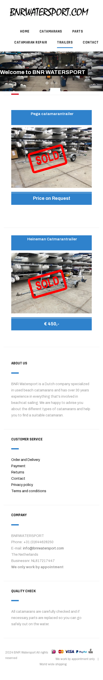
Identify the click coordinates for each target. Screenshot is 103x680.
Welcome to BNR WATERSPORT (42, 72)
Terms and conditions (28, 491)
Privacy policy (22, 485)
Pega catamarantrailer (52, 114)
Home (25, 31)
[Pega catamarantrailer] (51, 157)
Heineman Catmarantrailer (52, 239)
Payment (18, 466)
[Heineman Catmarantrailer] (51, 283)
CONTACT (91, 42)
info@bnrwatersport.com (43, 548)
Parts (77, 31)
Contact (18, 478)
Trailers (65, 42)
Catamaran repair (30, 42)
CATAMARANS (51, 31)
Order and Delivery (25, 460)
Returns (17, 472)
